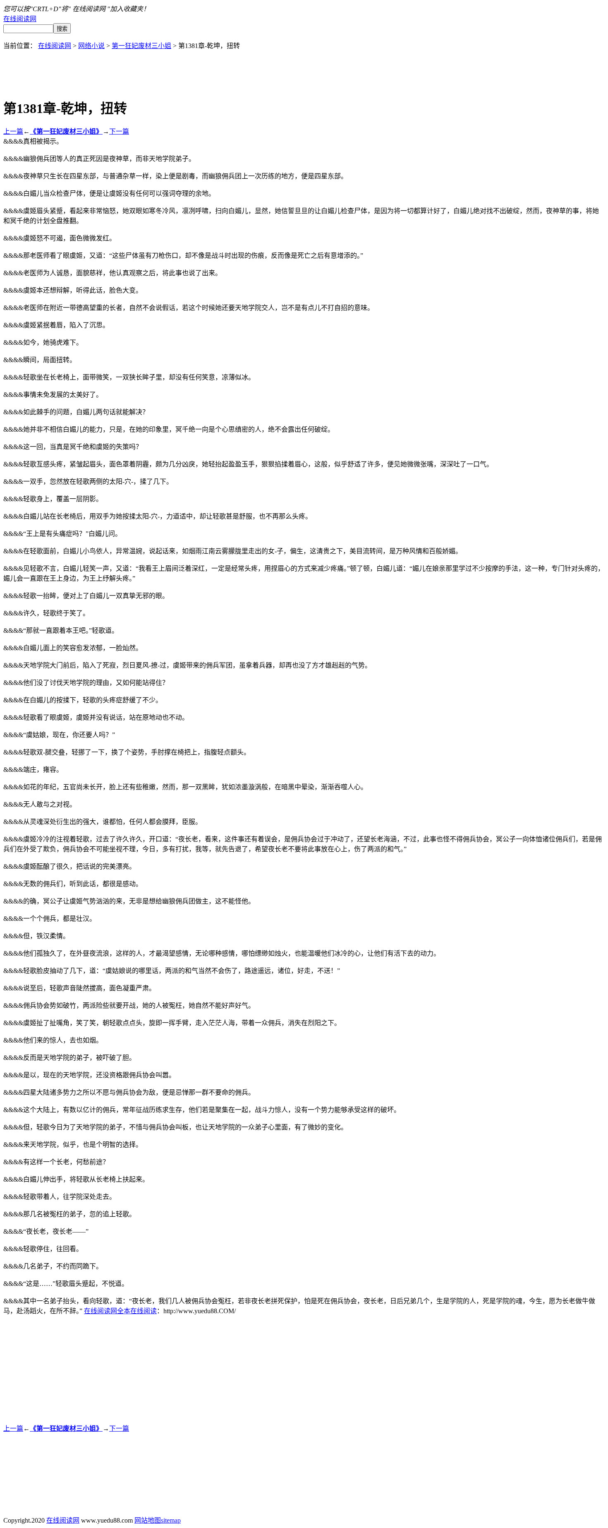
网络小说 (91, 45)
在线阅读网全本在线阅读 (120, 1310)
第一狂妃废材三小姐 (141, 45)
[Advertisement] (304, 68)
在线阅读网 (19, 18)
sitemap (171, 1520)
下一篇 (119, 131)
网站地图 (147, 1520)
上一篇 (13, 131)
